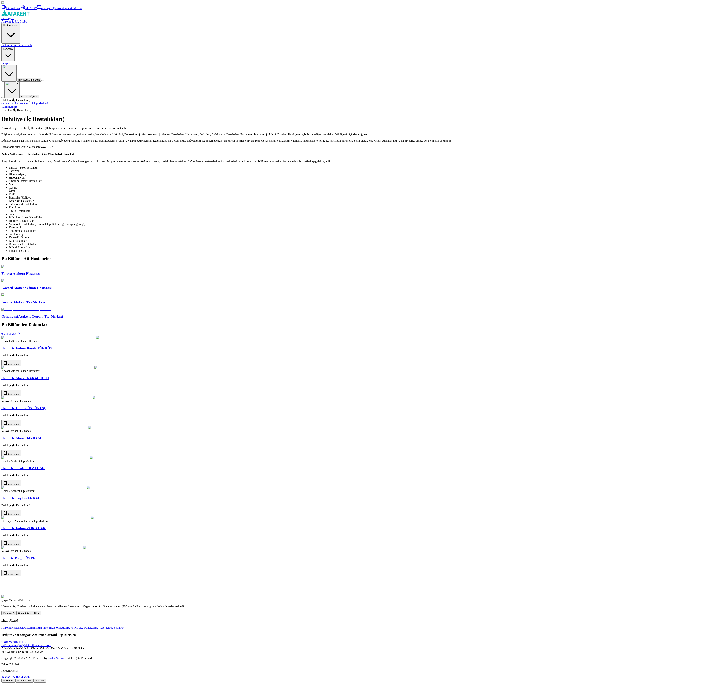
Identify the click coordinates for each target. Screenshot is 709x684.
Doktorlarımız (9, 45)
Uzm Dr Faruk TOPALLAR (23, 468)
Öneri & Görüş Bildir (29, 613)
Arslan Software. (58, 658)
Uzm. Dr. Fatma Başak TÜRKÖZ (27, 348)
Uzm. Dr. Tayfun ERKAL (20, 498)
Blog (56, 627)
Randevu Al (13, 364)
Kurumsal (8, 48)
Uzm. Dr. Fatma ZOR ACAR (23, 528)
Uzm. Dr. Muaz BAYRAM (21, 438)
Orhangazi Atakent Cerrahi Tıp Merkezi (24, 103)
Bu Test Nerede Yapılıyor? (110, 627)
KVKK (72, 627)
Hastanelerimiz (11, 25)
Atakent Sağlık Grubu (14, 21)
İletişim (5, 63)
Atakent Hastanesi (12, 627)
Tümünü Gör (9, 334)
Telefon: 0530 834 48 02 (15, 676)
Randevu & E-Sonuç (29, 79)
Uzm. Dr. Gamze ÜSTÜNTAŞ (23, 408)
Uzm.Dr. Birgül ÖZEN (18, 558)
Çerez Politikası (86, 627)
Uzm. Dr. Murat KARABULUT (25, 378)
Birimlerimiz (25, 45)
